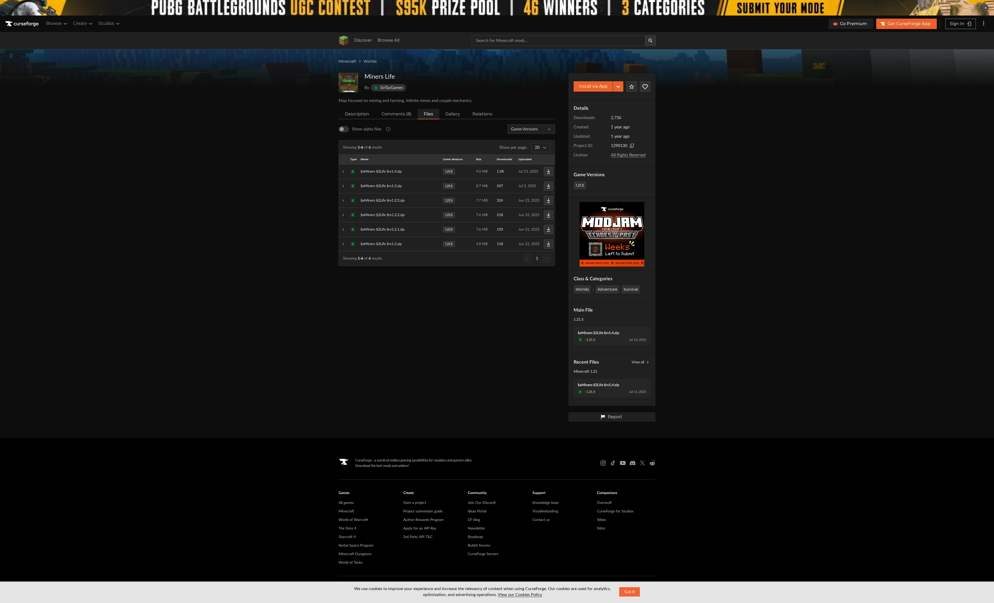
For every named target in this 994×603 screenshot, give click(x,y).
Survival (631, 289)
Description (357, 114)
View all (638, 362)
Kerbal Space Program (356, 545)
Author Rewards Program (423, 520)
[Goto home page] (22, 23)
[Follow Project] (645, 86)
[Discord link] (633, 463)
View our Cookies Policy (520, 595)
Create (80, 23)
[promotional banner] (497, 8)
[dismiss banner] (986, 8)
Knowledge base (545, 503)
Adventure (607, 289)
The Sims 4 (347, 528)
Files (428, 114)
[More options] (983, 24)
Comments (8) (396, 114)
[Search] (650, 40)
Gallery (452, 114)
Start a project (414, 503)
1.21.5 (580, 185)
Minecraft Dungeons (355, 554)
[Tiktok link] (613, 463)
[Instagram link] (603, 463)
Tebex (601, 520)
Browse (54, 23)
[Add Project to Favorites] (631, 86)
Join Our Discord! (482, 503)
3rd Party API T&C (418, 537)
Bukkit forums (479, 545)
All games (346, 503)
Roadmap (475, 537)
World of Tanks (351, 562)
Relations (482, 114)
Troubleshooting (545, 511)
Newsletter (476, 528)
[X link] (642, 463)
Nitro (601, 528)
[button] (447, 171)
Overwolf (604, 503)
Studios (106, 23)
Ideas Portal (477, 511)
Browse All (388, 40)
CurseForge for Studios (615, 511)
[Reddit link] (652, 463)
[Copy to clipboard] (631, 145)
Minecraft (347, 61)
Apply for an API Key (419, 528)
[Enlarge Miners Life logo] (348, 82)
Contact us (541, 520)
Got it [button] (629, 592)
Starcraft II (347, 537)
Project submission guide (423, 511)
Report (615, 416)
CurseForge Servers (483, 554)
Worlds (370, 61)
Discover (363, 40)
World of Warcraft (353, 520)
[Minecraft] (344, 40)
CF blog (474, 520)
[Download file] (548, 171)
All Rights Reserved (628, 155)
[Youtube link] (623, 463)
